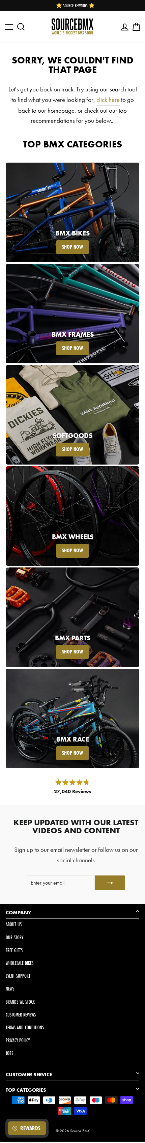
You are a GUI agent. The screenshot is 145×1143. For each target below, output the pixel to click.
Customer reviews (21, 1014)
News (10, 988)
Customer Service (29, 1074)
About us (14, 924)
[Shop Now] (72, 212)
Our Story (14, 937)
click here (108, 99)
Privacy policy (18, 1040)
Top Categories (26, 1090)
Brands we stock (20, 1001)
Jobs (9, 1053)
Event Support (18, 975)
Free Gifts (14, 950)
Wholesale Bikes (19, 963)
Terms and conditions (25, 1027)
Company (18, 913)
